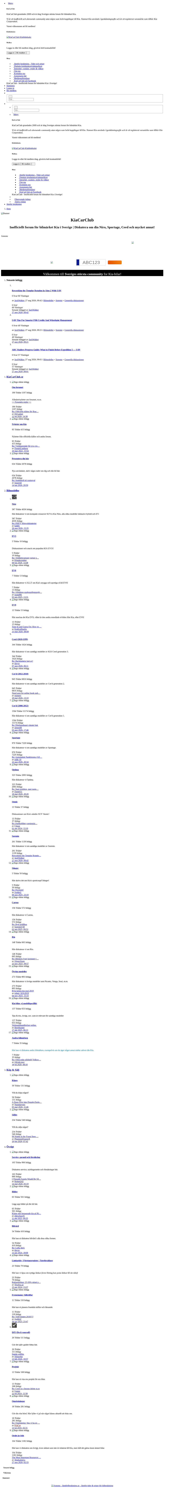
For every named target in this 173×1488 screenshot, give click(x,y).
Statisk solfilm (18, 1354)
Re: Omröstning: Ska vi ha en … (26, 1423)
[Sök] (10, 96)
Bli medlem (20, 53)
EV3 (14, 536)
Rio (13, 937)
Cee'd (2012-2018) (20, 674)
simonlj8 (18, 727)
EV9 (14, 605)
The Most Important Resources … (26, 1457)
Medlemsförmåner (22, 78)
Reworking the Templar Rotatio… (26, 855)
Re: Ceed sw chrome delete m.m (26, 1389)
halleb (17, 526)
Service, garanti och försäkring (26, 1157)
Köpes (15, 1080)
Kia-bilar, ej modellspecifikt (24, 1003)
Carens (15, 902)
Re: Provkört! (18, 890)
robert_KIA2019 (21, 993)
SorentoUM (19, 927)
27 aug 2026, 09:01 (20, 371)
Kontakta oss (19, 73)
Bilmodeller (49, 300)
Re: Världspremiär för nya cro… (26, 446)
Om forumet (17, 387)
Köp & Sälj (12, 1069)
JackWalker (19, 300)
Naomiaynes (19, 1104)
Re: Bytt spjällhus (19, 924)
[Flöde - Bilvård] (13, 1234)
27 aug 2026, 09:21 (20, 342)
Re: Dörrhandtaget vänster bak (25, 725)
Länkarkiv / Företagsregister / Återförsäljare (32, 1260)
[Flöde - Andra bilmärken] (13, 1045)
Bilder (15, 1192)
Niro (14, 504)
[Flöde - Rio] (13, 945)
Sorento (59, 300)
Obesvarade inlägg (23, 199)
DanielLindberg (21, 448)
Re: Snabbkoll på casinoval (23, 480)
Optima (15, 770)
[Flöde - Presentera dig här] (13, 466)
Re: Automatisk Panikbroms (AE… (27, 757)
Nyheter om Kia (19, 424)
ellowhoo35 (19, 1216)
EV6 (14, 570)
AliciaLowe (19, 1062)
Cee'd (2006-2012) (20, 706)
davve (17, 663)
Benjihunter (19, 1027)
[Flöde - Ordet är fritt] (13, 1443)
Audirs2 (17, 892)
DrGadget (18, 414)
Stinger (15, 868)
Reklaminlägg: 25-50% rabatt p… (26, 1282)
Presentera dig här (20, 458)
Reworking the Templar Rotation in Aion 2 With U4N (36, 290)
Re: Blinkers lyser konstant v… (25, 959)
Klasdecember (20, 560)
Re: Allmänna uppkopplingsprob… (27, 592)
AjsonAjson (19, 961)
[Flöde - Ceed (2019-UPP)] (13, 647)
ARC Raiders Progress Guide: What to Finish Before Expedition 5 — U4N (46, 350)
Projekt (15, 1367)
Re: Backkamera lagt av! (22, 661)
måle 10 (17, 759)
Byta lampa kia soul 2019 (23, 991)
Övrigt (10, 1146)
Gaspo (17, 1391)
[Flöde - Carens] (13, 910)
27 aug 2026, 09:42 (20, 312)
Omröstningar (18, 1401)
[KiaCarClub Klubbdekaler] (84, 37)
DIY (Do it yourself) (21, 1332)
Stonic (15, 802)
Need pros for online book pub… (26, 693)
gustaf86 (18, 595)
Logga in (11, 53)
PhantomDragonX (22, 1139)
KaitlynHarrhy (20, 629)
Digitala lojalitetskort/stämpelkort (28, 66)
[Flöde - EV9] (13, 613)
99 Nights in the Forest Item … (25, 1136)
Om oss (17, 71)
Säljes (14, 1115)
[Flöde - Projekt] (13, 1374)
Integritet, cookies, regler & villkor (28, 68)
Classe (17, 826)
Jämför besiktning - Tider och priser (29, 64)
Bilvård (15, 1226)
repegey (17, 695)
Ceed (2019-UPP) (20, 639)
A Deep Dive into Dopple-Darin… (27, 1102)
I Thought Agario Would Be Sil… (26, 1179)
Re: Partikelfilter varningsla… (24, 823)
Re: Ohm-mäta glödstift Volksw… (26, 1060)
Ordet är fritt (18, 1435)
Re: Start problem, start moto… (25, 789)
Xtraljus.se (19, 1285)
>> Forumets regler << (21, 402)
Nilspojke (18, 1356)
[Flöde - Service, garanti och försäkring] (13, 1165)
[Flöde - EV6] (13, 578)
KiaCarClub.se (14, 376)
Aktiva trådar (20, 202)
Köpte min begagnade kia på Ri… (26, 1213)
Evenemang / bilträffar (22, 1295)
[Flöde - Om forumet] (13, 395)
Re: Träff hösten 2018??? (22, 1317)
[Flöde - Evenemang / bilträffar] (13, 1302)
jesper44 (18, 483)
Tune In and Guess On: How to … (26, 627)
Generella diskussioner (74, 300)
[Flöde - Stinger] (13, 876)
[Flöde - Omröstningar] (13, 1409)
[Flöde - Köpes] (13, 1088)
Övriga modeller (19, 971)
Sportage (16, 738)
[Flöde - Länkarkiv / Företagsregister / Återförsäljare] (13, 1268)
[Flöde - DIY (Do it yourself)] (13, 1340)
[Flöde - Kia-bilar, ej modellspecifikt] (13, 1011)
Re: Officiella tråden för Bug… (25, 411)
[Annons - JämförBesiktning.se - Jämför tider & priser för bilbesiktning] (82, 1485)
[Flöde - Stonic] (13, 809)
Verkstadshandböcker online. (24, 1025)
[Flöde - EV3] (13, 544)
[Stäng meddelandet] (2, 271)
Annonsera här (20, 76)
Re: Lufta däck (18, 1248)
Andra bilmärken (20, 1038)
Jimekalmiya (19, 1460)
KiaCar (17, 1425)
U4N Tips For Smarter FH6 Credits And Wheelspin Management (42, 320)
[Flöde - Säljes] (13, 1122)
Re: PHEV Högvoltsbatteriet (24, 523)
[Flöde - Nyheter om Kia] (13, 432)
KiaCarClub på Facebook (25, 81)
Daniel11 (18, 791)
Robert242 (19, 1181)
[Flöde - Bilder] (13, 1199)
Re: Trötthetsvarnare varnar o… (25, 558)
